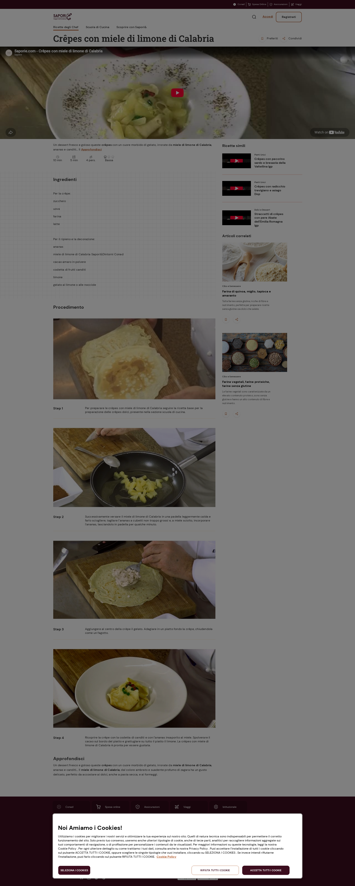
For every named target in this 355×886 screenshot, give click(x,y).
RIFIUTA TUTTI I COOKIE (215, 870)
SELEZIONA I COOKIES (74, 870)
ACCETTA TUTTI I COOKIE (265, 870)
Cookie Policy (166, 857)
